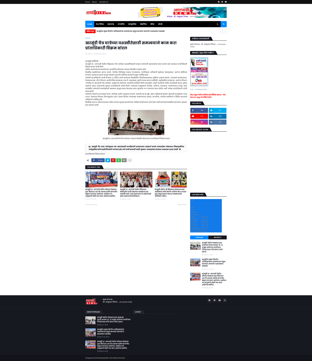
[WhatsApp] (118, 160)
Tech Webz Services (117, 358)
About (94, 2)
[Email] (124, 160)
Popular (199, 237)
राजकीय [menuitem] (121, 24)
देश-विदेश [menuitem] (100, 24)
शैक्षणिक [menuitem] (143, 24)
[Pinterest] (113, 160)
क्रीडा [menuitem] (152, 24)
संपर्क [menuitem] (160, 24)
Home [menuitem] (89, 24)
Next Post (182, 204)
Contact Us (103, 2)
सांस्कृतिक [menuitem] (132, 24)
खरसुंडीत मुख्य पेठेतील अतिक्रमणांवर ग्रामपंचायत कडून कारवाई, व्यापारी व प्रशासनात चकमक (213, 262)
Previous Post (92, 204)
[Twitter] (107, 160)
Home (87, 2)
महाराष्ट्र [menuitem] (110, 24)
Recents (217, 237)
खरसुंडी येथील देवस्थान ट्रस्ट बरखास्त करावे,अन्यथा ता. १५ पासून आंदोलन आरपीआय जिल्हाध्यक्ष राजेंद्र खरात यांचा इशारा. (212, 247)
